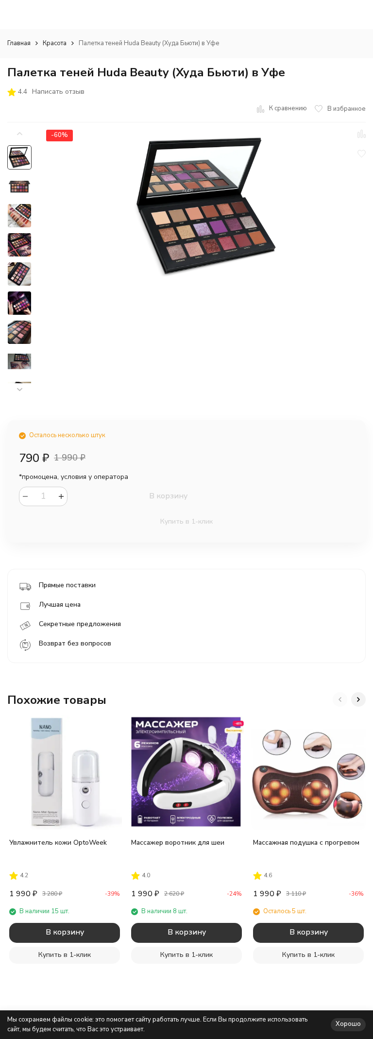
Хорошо (348, 1024)
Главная (19, 43)
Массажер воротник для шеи (177, 842)
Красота (55, 43)
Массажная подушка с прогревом (306, 842)
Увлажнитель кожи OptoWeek (58, 842)
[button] (19, 390)
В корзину (168, 496)
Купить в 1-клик (186, 521)
